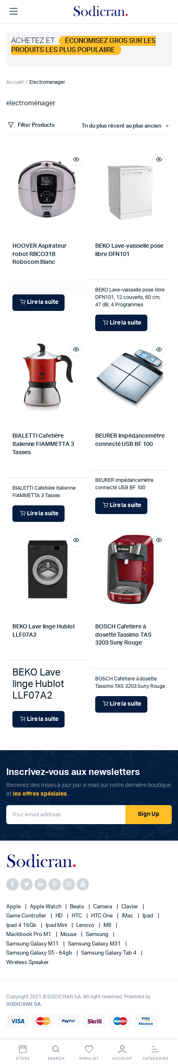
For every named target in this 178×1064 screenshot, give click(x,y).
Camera (103, 907)
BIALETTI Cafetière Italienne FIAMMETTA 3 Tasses (43, 444)
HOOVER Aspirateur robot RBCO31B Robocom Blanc (39, 254)
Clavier (130, 907)
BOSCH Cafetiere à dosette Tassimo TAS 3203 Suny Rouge (123, 635)
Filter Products (36, 125)
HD (59, 916)
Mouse (69, 934)
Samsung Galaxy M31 (95, 944)
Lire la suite (43, 302)
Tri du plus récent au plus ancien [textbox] (121, 126)
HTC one (102, 916)
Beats (77, 907)
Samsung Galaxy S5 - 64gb (39, 953)
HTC (77, 916)
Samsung (98, 934)
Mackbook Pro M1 (29, 934)
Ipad (148, 916)
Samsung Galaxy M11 (33, 944)
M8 (108, 925)
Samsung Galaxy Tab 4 (109, 953)
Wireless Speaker (27, 962)
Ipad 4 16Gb (22, 925)
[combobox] (125, 126)
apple (14, 907)
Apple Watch (46, 907)
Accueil (15, 82)
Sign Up (148, 814)
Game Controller (27, 916)
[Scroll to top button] (164, 1031)
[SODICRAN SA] (101, 11)
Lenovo (86, 925)
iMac (128, 916)
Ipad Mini (57, 925)
